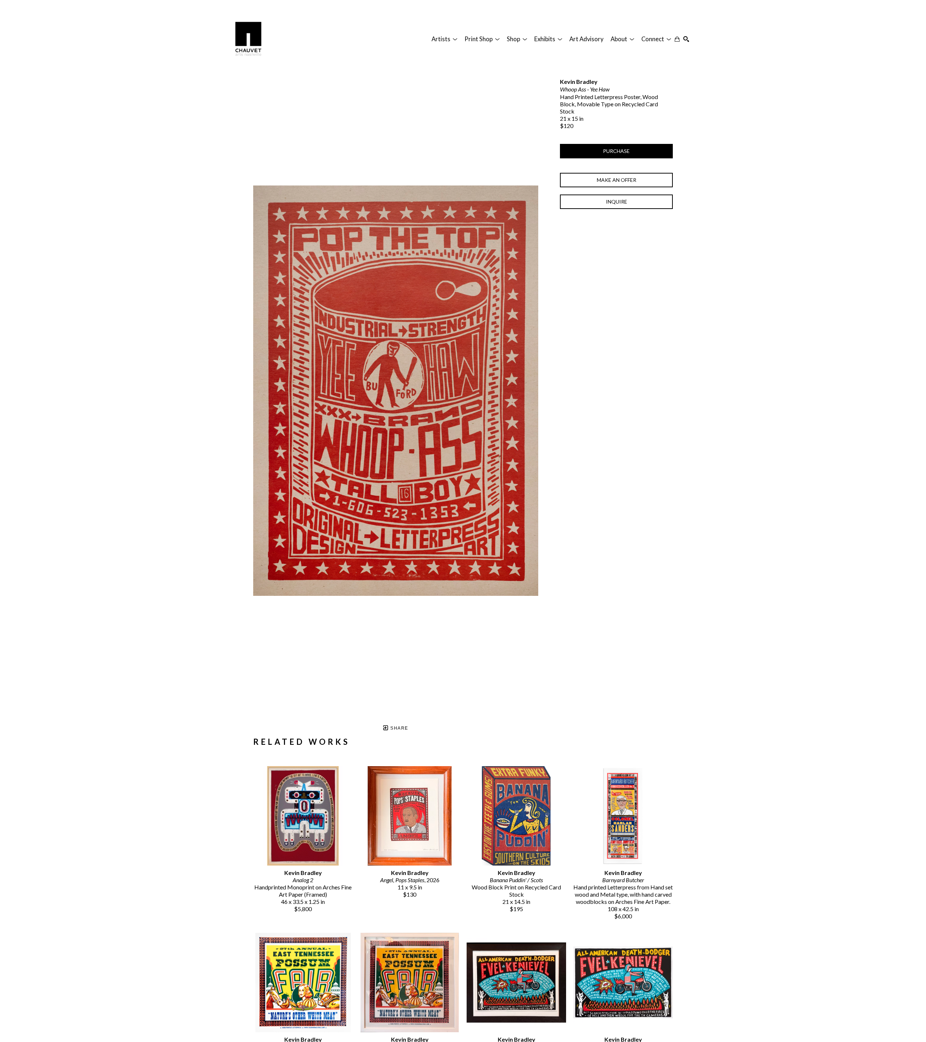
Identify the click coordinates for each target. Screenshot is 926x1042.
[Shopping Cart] (677, 39)
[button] (444, 39)
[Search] (686, 39)
